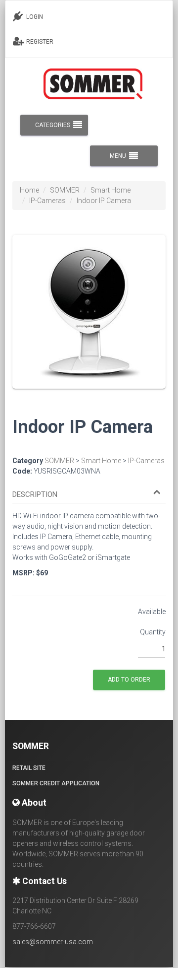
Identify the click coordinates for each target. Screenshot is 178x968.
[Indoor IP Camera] (89, 319)
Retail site (28, 767)
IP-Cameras (47, 201)
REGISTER (39, 41)
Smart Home (110, 190)
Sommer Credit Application (55, 783)
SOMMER (65, 190)
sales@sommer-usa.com (52, 942)
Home (29, 190)
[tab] (89, 490)
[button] (86, 494)
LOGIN (34, 16)
